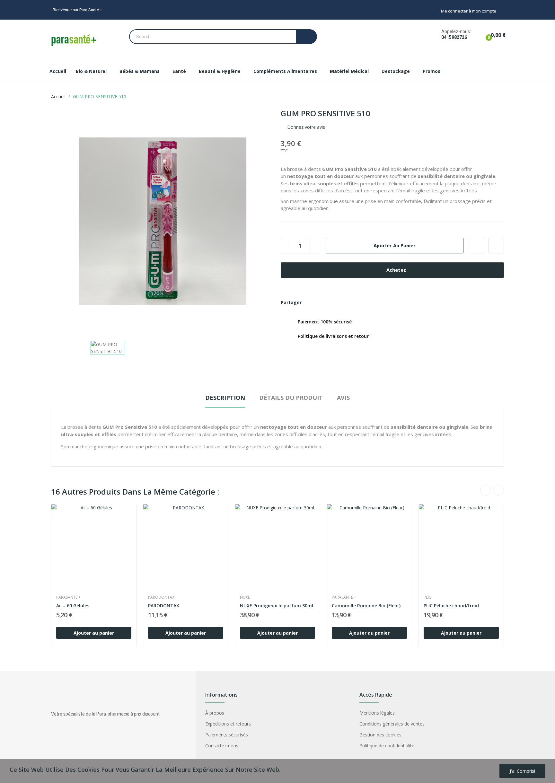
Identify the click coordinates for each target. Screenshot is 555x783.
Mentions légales (377, 713)
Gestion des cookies (380, 735)
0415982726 (454, 37)
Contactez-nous (221, 746)
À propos (214, 713)
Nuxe (245, 597)
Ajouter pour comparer (496, 245)
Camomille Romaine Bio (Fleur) (366, 606)
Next (498, 490)
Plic (427, 597)
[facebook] (54, 731)
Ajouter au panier (395, 245)
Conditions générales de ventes (392, 724)
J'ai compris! (522, 771)
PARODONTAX (161, 597)
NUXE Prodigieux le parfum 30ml (276, 606)
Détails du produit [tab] (291, 397)
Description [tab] (225, 397)
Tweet (321, 302)
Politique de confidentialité (386, 746)
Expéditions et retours (228, 724)
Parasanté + (68, 597)
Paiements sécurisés (226, 735)
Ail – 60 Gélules (72, 606)
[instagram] (67, 731)
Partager (310, 302)
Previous (485, 490)
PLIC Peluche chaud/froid (451, 606)
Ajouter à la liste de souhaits (477, 245)
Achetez (396, 270)
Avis (343, 397)
